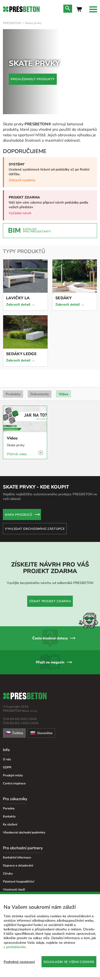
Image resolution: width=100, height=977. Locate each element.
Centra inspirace (14, 783)
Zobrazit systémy (22, 180)
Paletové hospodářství (18, 881)
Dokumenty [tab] (39, 394)
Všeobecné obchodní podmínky (24, 832)
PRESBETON (12, 23)
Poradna (9, 808)
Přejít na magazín (50, 662)
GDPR (7, 767)
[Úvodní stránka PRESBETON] (21, 9)
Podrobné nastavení (19, 962)
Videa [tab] (63, 394)
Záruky (8, 873)
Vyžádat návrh (20, 213)
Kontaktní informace (17, 857)
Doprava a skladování (18, 865)
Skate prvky (33, 23)
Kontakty (9, 816)
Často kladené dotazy (50, 638)
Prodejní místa (13, 775)
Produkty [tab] (13, 394)
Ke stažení (10, 824)
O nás (7, 759)
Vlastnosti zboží (14, 889)
